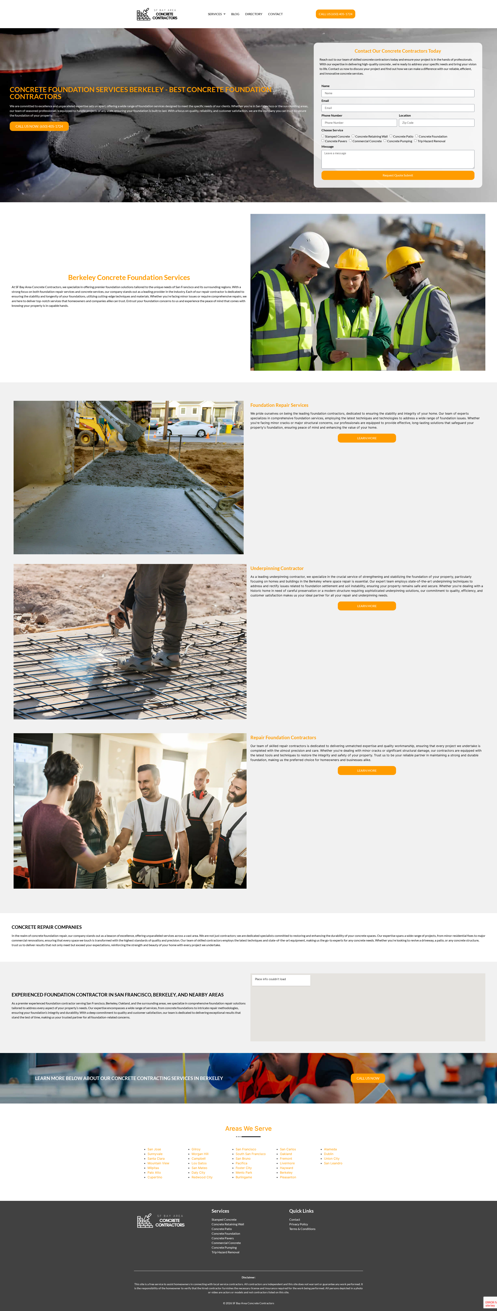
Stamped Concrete (337, 136)
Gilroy (196, 1149)
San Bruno (243, 1158)
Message (327, 146)
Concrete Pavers (336, 141)
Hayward (286, 1168)
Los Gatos (199, 1163)
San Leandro (333, 1163)
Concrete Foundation (433, 136)
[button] (216, 14)
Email (325, 100)
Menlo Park (244, 1172)
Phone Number (331, 115)
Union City (332, 1158)
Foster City (244, 1168)
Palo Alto (154, 1172)
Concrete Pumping (399, 141)
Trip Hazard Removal (431, 141)
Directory (253, 14)
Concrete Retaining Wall (371, 136)
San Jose (154, 1149)
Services (215, 14)
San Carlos (288, 1149)
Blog (235, 14)
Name (325, 86)
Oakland (286, 1154)
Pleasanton (288, 1177)
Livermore (287, 1163)
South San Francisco (251, 1154)
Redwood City (202, 1177)
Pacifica (241, 1163)
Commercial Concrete (367, 141)
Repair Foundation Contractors (283, 737)
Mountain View (158, 1163)
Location (405, 115)
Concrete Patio (403, 136)
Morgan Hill (200, 1154)
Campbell (199, 1158)
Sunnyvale (155, 1154)
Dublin (328, 1154)
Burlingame (244, 1177)
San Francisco (246, 1149)
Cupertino (155, 1177)
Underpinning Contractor (277, 568)
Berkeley (286, 1172)
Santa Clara (156, 1158)
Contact (275, 14)
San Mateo (199, 1168)
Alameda (330, 1149)
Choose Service (332, 130)
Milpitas (153, 1168)
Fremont (286, 1158)
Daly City (198, 1172)
